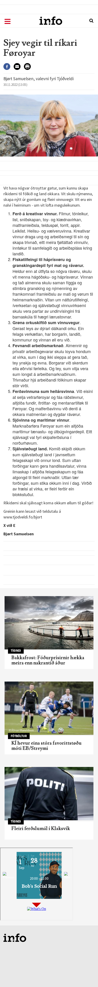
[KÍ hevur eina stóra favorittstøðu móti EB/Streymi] (49, 708)
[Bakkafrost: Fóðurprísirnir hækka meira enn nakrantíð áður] (49, 622)
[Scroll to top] (85, 974)
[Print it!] (29, 66)
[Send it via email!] (19, 66)
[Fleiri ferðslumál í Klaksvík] (49, 793)
